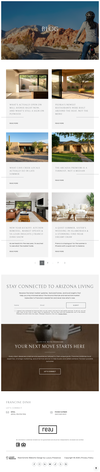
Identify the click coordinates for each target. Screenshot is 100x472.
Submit (76, 305)
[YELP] (60, 464)
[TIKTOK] (55, 464)
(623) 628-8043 (60, 414)
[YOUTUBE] (50, 464)
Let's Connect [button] (50, 371)
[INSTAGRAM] (39, 464)
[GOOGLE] (66, 464)
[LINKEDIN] (45, 464)
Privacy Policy (62, 314)
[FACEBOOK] (34, 464)
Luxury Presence (53, 458)
